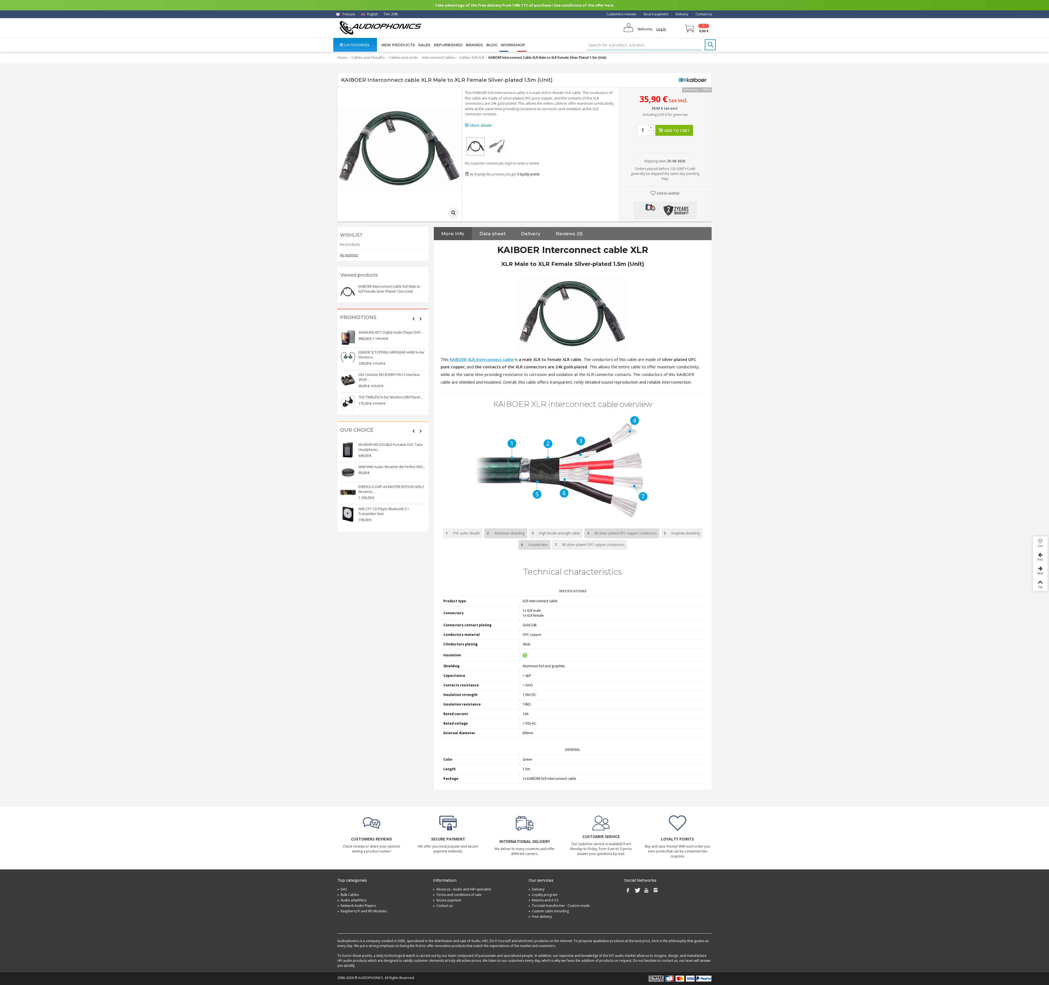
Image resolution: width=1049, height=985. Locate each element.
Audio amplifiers (351, 900)
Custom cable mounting (549, 911)
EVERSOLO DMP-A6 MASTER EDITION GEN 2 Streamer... (391, 489)
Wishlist (351, 235)
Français (348, 14)
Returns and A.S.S (543, 900)
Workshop (513, 45)
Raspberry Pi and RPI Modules (362, 911)
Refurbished (448, 45)
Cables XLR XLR (471, 57)
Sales (424, 45)
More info (452, 233)
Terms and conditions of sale (457, 894)
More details (480, 125)
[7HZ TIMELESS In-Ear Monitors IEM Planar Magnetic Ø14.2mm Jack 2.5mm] (348, 402)
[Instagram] (655, 890)
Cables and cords (403, 57)
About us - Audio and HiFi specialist (462, 889)
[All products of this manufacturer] (692, 80)
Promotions (358, 318)
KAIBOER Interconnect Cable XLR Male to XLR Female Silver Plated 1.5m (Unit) (389, 289)
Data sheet (492, 233)
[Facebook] (627, 890)
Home (342, 57)
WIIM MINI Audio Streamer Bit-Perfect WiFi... (391, 466)
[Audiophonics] (380, 28)
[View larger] (453, 213)
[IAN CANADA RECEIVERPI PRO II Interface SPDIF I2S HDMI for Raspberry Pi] (348, 380)
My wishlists (349, 255)
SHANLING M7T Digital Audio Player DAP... (390, 332)
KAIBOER (458, 359)
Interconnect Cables (438, 57)
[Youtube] (646, 890)
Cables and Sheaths (368, 57)
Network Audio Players (356, 905)
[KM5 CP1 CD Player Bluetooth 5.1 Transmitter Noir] (348, 514)
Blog (491, 45)
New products (398, 45)
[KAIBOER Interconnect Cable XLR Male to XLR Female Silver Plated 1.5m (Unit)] (476, 146)
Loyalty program (543, 894)
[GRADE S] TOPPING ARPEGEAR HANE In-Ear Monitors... (391, 355)
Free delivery (540, 916)
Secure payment (655, 14)
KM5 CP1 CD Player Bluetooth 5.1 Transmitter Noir (383, 511)
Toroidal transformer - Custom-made (559, 905)
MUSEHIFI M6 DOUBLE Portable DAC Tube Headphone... (390, 447)
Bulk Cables (348, 894)
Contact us (704, 14)
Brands (474, 45)
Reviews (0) (569, 233)
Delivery (682, 14)
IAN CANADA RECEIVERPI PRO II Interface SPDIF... (389, 377)
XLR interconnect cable (491, 359)
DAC (342, 889)
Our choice (356, 430)
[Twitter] (637, 890)
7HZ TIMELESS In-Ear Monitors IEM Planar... (390, 397)
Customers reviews (621, 14)
